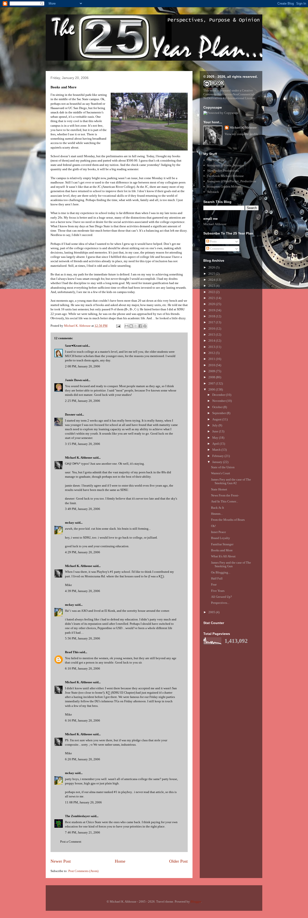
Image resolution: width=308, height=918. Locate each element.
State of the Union (223, 467)
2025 (212, 273)
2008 (212, 377)
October (217, 407)
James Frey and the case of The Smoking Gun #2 (231, 481)
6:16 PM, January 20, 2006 (82, 720)
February (218, 456)
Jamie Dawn (73, 380)
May (215, 437)
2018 (212, 316)
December (219, 395)
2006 (212, 389)
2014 (212, 340)
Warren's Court (220, 473)
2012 (212, 353)
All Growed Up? (221, 597)
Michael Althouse (214, 224)
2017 (212, 322)
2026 (212, 267)
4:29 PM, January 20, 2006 (82, 552)
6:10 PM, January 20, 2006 (82, 668)
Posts (213, 241)
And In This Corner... (224, 501)
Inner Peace (218, 532)
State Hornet (219, 489)
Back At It (217, 507)
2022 (212, 292)
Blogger (196, 901)
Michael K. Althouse (78, 457)
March (216, 449)
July (215, 425)
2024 (212, 279)
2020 (212, 304)
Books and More (222, 550)
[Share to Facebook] (140, 326)
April (216, 443)
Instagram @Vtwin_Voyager (225, 165)
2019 (212, 310)
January (217, 462)
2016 (212, 328)
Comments (216, 248)
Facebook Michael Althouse (225, 176)
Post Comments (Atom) (83, 871)
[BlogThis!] (131, 326)
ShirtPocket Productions (223, 170)
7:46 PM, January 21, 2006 (82, 832)
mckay (69, 522)
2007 (212, 383)
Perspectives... (220, 603)
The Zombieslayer (77, 816)
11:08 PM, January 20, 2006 (83, 802)
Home (120, 861)
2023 (212, 285)
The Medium (215, 160)
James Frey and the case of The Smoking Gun (231, 564)
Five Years (218, 590)
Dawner (70, 414)
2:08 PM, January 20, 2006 (82, 366)
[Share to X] (135, 326)
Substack (213, 192)
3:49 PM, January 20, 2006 (82, 509)
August (217, 419)
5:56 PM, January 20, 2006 (82, 638)
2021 (212, 298)
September (219, 413)
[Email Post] (118, 325)
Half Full (217, 578)
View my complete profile (241, 134)
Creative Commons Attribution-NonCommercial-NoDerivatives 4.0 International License (229, 94)
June (215, 431)
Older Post (178, 861)
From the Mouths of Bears (228, 519)
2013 (212, 347)
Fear (214, 584)
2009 (212, 371)
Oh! (213, 526)
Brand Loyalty (220, 538)
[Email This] (126, 326)
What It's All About (223, 556)
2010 (212, 365)
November (219, 401)
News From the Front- (225, 495)
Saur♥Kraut (73, 345)
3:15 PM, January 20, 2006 (82, 444)
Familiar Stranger (222, 544)
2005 (212, 612)
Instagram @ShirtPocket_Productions (231, 181)
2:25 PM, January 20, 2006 (82, 401)
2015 (212, 334)
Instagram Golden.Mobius (224, 186)
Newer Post (61, 861)
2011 (212, 359)
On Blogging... (220, 572)
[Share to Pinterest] (144, 326)
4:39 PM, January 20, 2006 (82, 591)
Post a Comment (70, 841)
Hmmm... (217, 513)
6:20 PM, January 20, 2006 (82, 759)
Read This (72, 652)
